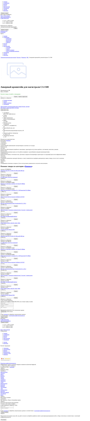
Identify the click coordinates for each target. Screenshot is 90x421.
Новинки (24, 57)
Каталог (5, 4)
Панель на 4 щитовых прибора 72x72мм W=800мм (13, 183)
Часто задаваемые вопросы (12, 51)
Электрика (6, 348)
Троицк (2, 378)
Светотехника (6, 349)
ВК (28, 57)
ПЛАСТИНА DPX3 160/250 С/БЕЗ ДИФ (10, 223)
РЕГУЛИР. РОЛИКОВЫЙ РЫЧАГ (9, 216)
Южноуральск (4, 383)
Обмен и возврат (10, 50)
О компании (6, 3)
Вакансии (8, 41)
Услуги (5, 5)
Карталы (3, 391)
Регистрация (7, 15)
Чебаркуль (3, 381)
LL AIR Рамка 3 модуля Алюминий (9, 177)
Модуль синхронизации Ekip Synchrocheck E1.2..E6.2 (13, 203)
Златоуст (3, 373)
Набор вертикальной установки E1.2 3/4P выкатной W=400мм (16, 190)
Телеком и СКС (7, 353)
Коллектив (8, 39)
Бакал (2, 395)
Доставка (8, 47)
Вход (2, 15)
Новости (8, 42)
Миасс (2, 374)
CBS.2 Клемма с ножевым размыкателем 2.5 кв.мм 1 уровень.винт (17, 210)
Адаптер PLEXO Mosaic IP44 (8, 229)
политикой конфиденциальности (17, 315)
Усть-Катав (3, 393)
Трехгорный (3, 387)
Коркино (3, 386)
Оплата (8, 48)
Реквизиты (8, 38)
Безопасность (6, 352)
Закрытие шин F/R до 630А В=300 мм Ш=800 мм (12, 170)
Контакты (5, 10)
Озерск (2, 377)
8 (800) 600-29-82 (5, 18)
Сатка (2, 382)
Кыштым (3, 384)
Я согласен (3, 419)
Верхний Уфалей (5, 392)
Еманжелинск (4, 389)
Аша (2, 388)
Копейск (3, 376)
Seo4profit (12, 367)
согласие (6, 314)
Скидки (5, 9)
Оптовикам (6, 8)
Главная (5, 1)
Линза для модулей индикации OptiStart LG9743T (12, 196)
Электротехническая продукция (8, 57)
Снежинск (3, 379)
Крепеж (5, 350)
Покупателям (6, 6)
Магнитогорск (4, 372)
